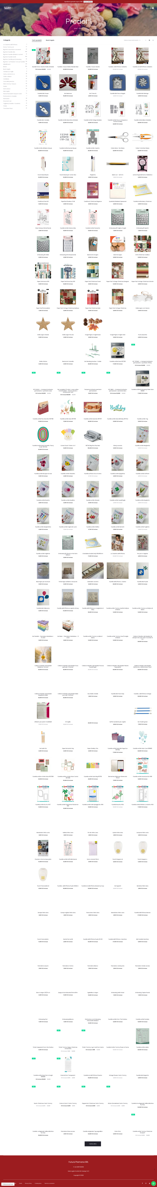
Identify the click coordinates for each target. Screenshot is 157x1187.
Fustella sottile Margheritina (43, 527)
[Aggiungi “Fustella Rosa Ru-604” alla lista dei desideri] (127, 787)
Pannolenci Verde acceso (142, 966)
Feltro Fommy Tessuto (9, 84)
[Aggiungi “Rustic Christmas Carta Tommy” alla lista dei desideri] (52, 1086)
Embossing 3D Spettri (143, 228)
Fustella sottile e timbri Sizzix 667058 (43, 776)
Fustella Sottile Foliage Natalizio (93, 120)
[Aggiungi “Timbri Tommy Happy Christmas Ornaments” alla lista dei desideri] (77, 1030)
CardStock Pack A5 (43, 201)
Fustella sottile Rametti (117, 527)
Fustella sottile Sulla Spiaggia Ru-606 (92, 804)
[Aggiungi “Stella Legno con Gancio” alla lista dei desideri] (152, 291)
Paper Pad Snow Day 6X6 (68, 281)
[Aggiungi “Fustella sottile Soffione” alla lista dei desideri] (152, 456)
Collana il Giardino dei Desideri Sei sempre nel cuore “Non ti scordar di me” (142, 637)
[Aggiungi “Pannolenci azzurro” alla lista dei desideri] (52, 949)
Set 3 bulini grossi (142, 722)
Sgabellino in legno (92, 992)
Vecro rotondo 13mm (93, 859)
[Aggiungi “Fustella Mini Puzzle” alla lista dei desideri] (152, 564)
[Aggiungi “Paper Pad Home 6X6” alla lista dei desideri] (52, 264)
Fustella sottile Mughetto (142, 500)
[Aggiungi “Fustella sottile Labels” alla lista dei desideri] (152, 1030)
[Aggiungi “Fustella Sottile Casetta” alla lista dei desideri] (102, 131)
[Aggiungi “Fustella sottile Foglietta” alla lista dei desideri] (152, 510)
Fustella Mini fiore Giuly (117, 694)
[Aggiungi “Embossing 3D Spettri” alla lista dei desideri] (152, 211)
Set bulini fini (43, 748)
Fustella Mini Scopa (43, 93)
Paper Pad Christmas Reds (92, 308)
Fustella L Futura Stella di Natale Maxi (68, 67)
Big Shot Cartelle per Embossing (12, 59)
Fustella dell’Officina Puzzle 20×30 (92, 939)
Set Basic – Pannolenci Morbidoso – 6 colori (68, 637)
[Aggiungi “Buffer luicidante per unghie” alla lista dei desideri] (127, 705)
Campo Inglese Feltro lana (68, 912)
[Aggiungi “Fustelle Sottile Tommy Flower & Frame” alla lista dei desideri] (127, 1030)
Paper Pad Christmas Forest (93, 281)
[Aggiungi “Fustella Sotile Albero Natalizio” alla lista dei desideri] (152, 103)
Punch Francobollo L (43, 939)
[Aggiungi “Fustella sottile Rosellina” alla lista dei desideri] (77, 483)
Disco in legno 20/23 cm (43, 992)
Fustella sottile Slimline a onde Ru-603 (142, 804)
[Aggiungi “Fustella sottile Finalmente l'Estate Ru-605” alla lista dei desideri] (77, 787)
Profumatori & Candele (10, 96)
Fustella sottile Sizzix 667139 (68, 419)
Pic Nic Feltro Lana (93, 832)
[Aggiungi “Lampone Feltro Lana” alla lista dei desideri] (152, 815)
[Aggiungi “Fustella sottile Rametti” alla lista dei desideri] (127, 510)
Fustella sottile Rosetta (43, 500)
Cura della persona (8, 81)
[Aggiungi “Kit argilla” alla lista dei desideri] (77, 705)
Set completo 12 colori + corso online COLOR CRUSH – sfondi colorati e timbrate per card (67, 391)
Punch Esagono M (118, 859)
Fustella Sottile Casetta (92, 148)
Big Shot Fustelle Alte (9, 52)
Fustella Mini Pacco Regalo (117, 93)
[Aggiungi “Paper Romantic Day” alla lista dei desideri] (77, 731)
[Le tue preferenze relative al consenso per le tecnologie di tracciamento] (7, 1184)
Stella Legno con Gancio (142, 308)
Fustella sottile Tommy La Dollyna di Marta (142, 608)
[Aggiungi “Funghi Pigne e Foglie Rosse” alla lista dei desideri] (102, 317)
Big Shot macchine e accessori (12, 49)
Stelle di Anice (43, 361)
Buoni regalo (50, 40)
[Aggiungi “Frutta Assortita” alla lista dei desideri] (152, 317)
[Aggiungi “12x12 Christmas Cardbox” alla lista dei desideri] (152, 238)
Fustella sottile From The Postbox (117, 1019)
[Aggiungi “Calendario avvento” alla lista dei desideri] (102, 564)
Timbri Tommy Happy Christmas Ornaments (68, 1047)
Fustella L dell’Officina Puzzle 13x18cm (67, 886)
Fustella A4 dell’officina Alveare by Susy (93, 886)
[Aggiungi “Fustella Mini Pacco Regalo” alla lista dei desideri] (127, 76)
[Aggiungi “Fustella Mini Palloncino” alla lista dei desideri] (52, 591)
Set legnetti (117, 886)
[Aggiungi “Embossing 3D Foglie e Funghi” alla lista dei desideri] (127, 211)
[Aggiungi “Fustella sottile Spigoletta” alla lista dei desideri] (127, 456)
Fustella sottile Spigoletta (118, 473)
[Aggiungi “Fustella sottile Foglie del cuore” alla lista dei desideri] (77, 510)
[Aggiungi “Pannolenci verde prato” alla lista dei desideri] (127, 949)
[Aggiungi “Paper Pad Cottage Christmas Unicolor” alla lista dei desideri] (152, 264)
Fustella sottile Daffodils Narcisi (68, 859)
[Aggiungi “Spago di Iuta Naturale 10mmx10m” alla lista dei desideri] (77, 975)
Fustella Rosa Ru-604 (118, 804)
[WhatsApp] (139, 8)
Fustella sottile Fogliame (43, 553)
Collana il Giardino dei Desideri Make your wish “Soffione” (68, 694)
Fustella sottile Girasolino (68, 473)
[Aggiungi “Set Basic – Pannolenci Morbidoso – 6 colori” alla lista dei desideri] (77, 619)
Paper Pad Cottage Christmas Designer (117, 281)
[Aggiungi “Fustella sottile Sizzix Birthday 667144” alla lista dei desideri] (127, 402)
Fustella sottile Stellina (93, 527)
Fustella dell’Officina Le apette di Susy (68, 608)
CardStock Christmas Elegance (93, 201)
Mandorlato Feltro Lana (43, 832)
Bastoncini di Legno (92, 255)
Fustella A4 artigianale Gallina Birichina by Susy (142, 1104)
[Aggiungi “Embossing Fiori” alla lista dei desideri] (52, 1002)
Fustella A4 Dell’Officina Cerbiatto (142, 67)
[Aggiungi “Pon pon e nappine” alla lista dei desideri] (152, 536)
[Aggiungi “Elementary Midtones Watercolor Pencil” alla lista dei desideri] (127, 759)
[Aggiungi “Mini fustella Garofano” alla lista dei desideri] (152, 922)
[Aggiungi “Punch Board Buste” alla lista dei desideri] (52, 158)
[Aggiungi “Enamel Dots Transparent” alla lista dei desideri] (77, 1058)
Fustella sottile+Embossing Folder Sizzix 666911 (143, 390)
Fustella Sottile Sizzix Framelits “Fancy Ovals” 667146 (43, 446)
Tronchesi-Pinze (8, 108)
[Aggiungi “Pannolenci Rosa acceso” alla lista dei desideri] (77, 1114)
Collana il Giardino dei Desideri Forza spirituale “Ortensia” (68, 666)
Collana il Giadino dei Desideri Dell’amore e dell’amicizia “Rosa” (142, 666)
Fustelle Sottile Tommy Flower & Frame (118, 1047)
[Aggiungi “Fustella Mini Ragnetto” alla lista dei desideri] (152, 1058)
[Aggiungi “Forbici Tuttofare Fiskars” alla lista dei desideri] (152, 131)
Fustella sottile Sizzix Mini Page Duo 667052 (118, 749)
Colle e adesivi (7, 76)
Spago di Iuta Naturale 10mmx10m (68, 992)
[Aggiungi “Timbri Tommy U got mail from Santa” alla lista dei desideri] (102, 1030)
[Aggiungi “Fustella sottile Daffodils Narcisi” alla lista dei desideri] (77, 842)
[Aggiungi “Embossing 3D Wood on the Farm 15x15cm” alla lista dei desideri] (77, 536)
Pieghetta (93, 175)
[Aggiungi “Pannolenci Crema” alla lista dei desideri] (77, 949)
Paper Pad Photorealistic (43, 308)
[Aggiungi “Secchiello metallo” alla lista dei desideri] (102, 677)
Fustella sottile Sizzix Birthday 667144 (117, 419)
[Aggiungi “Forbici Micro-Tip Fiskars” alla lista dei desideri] (127, 131)
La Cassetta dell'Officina (10, 44)
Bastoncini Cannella (68, 361)
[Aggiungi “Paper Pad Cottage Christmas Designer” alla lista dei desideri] (127, 264)
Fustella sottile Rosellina (68, 500)
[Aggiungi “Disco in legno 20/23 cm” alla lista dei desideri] (52, 975)
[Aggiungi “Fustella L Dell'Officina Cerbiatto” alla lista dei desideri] (127, 50)
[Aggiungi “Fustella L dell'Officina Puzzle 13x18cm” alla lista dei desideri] (77, 869)
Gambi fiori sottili (68, 939)
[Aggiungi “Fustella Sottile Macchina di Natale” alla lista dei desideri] (77, 103)
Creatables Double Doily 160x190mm (93, 553)
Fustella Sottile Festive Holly (68, 228)
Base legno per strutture (43, 581)
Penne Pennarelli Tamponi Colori (12, 94)
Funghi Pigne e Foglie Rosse (93, 335)
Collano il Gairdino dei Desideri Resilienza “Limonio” (43, 666)
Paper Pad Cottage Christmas (117, 308)
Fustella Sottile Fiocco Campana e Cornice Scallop (117, 120)
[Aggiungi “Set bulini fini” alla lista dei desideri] (52, 731)
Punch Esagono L (142, 859)
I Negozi (73, 8)
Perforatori (6, 98)
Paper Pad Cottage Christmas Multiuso (68, 308)
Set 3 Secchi (92, 93)
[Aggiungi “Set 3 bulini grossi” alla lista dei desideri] (152, 705)
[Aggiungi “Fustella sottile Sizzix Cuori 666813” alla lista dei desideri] (152, 731)
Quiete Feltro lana (118, 832)
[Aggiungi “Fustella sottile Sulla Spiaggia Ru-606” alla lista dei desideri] (102, 787)
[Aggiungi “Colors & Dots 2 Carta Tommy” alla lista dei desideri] (77, 1086)
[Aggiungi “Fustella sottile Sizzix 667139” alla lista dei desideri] (77, 402)
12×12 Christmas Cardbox (142, 255)
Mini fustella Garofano (142, 939)
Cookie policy (38, 1183)
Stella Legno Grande (43, 335)
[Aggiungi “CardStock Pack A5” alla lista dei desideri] (52, 184)
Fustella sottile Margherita (142, 445)
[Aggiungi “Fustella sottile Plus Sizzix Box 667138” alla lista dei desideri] (52, 402)
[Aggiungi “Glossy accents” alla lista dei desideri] (127, 428)
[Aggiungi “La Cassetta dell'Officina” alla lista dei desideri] (127, 536)
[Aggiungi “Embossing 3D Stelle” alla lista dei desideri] (52, 238)
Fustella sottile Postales (142, 1019)
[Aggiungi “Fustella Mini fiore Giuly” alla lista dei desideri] (127, 677)
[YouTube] (135, 8)
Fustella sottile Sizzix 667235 (118, 361)
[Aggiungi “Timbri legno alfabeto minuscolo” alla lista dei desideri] (77, 564)
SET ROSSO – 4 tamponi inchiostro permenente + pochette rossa (43, 390)
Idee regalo (6, 91)
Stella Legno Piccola (68, 335)
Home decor (6, 89)
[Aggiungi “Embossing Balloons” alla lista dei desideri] (77, 1002)
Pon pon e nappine (142, 553)
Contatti (100, 8)
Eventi (82, 8)
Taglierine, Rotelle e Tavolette (11, 103)
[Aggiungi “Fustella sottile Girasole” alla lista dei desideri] (102, 483)
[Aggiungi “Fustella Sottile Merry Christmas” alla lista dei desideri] (152, 184)
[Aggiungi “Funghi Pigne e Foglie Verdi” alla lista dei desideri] (127, 317)
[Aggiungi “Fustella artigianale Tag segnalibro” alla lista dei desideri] (102, 1114)
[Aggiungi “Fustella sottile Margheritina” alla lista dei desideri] (52, 510)
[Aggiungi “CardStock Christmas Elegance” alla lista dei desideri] (102, 184)
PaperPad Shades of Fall (68, 201)
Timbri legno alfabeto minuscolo (68, 581)
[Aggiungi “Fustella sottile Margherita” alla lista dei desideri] (152, 428)
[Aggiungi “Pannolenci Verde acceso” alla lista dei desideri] (152, 949)
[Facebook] (142, 1183)
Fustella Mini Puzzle (142, 581)
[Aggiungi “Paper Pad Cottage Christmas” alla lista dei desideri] (127, 291)
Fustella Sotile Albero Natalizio (142, 120)
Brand (5, 67)
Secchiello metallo (93, 694)
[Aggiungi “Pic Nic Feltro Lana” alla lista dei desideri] (102, 815)
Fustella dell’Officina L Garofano (118, 939)
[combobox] (132, 40)
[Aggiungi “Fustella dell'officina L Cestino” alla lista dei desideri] (127, 564)
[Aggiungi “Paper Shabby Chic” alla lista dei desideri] (102, 731)
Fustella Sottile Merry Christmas (143, 201)
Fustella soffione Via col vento (92, 473)
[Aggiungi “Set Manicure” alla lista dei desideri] (77, 76)
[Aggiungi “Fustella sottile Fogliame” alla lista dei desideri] (52, 536)
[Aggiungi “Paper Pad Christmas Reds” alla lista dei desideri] (102, 291)
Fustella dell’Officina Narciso (143, 912)
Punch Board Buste (43, 175)
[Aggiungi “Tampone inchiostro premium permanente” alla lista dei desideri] (102, 372)
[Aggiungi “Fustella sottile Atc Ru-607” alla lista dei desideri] (52, 787)
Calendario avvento (92, 581)
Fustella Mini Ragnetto (142, 1075)
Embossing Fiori (43, 1019)
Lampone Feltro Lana (142, 832)
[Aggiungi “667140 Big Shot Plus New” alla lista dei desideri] (102, 428)
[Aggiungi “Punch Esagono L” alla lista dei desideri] (152, 842)
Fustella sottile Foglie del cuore (68, 527)
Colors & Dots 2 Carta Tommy (68, 1103)
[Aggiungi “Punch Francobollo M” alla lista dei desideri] (52, 869)
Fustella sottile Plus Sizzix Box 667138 (43, 419)
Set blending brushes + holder (92, 361)
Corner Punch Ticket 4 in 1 (68, 445)
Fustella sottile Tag (142, 419)
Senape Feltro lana (43, 912)
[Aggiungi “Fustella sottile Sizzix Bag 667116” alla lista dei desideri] (102, 759)
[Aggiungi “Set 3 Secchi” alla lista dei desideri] (102, 76)
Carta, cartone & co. (9, 74)
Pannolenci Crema (68, 966)
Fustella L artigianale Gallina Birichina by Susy (43, 1132)
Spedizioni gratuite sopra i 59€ (78, 1)
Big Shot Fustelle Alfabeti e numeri (13, 54)
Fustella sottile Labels (143, 1047)
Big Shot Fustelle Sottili (9, 57)
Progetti (90, 8)
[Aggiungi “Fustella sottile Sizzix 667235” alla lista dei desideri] (127, 344)
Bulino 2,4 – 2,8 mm (117, 175)
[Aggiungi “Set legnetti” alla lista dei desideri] (127, 869)
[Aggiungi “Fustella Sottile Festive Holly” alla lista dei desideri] (77, 211)
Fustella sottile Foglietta (142, 527)
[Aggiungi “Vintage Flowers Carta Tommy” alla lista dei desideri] (127, 1058)
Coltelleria (6, 79)
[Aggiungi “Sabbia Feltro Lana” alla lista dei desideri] (77, 815)
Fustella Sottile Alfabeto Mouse (43, 148)
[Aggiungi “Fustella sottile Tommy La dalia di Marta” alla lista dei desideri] (102, 619)
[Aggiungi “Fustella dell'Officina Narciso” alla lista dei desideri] (152, 895)
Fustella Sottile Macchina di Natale (68, 120)
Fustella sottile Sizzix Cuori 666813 (142, 748)
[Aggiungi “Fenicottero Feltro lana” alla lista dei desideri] (102, 895)
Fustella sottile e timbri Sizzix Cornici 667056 (68, 777)
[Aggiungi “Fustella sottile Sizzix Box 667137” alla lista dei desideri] (102, 402)
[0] (151, 8)
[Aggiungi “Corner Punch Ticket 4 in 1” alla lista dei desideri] (77, 428)
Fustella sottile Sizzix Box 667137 (93, 419)
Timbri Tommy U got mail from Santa (93, 1047)
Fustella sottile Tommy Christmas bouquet (142, 1132)
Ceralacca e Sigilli (8, 71)
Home (55, 8)
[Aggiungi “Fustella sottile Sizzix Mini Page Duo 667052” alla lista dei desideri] (127, 731)
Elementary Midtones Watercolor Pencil (117, 777)
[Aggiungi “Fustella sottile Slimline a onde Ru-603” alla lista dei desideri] (152, 787)
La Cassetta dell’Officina (118, 553)
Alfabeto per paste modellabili (43, 722)
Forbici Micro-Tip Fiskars (117, 148)
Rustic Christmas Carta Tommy (43, 1103)
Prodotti (63, 8)
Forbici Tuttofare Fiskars (142, 148)
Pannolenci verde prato (117, 966)
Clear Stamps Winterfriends (43, 228)
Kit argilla (67, 722)
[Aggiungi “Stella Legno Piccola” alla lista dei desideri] (77, 317)
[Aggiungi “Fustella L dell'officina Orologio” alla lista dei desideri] (152, 677)
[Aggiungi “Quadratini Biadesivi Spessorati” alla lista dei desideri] (127, 184)
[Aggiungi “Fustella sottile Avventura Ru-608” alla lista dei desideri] (152, 759)
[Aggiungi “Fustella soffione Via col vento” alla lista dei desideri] (102, 456)
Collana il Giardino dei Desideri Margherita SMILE (43, 694)
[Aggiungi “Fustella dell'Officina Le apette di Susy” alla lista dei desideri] (77, 591)
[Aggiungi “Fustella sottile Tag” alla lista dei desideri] (152, 402)
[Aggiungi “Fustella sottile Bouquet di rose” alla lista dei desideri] (52, 456)
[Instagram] (132, 8)
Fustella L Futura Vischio (93, 67)
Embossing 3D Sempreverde (68, 255)
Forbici (5, 86)
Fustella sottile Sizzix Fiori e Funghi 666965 (43, 1075)
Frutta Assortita (142, 335)
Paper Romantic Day (68, 748)
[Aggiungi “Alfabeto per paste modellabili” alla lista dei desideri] (52, 705)
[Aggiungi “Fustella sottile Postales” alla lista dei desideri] (152, 1002)
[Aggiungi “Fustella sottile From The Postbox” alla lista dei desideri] (127, 1002)
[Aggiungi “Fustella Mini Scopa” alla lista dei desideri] (52, 76)
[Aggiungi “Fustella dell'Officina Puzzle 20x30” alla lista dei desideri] (102, 922)
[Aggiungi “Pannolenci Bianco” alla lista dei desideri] (102, 949)
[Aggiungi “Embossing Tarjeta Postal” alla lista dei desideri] (152, 975)
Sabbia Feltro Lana (68, 832)
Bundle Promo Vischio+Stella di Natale (43, 67)
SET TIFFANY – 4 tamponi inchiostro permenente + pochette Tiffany (143, 362)
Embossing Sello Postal (117, 992)
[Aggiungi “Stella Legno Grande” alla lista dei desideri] (52, 317)
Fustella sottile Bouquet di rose (43, 473)
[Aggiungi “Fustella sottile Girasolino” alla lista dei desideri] (77, 456)
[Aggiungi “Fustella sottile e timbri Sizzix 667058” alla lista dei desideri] (52, 759)
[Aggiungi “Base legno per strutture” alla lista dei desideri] (52, 564)
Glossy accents (117, 445)
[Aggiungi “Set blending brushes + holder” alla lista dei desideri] (102, 344)
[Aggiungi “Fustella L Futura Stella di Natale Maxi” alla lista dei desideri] (77, 50)
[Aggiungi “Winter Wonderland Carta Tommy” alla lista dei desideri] (127, 1086)
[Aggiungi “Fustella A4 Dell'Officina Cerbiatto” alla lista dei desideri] (152, 50)
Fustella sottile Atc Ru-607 (43, 804)
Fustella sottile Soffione (142, 473)
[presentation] (107, 55)
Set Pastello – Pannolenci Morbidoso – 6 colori (43, 637)
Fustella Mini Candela (43, 120)
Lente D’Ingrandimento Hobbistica (142, 175)
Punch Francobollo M (43, 886)
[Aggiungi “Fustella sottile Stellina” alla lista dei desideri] (102, 510)
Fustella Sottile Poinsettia (93, 228)
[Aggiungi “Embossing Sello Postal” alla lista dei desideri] (127, 975)
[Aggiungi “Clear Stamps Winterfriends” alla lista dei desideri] (52, 211)
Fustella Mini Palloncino (43, 608)
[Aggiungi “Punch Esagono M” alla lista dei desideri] (127, 842)
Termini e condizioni (49, 1183)
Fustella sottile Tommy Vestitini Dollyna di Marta (117, 608)
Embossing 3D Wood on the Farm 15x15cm (67, 554)
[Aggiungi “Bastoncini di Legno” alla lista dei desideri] (102, 238)
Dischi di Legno (117, 255)
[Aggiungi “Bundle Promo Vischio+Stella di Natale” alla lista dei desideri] (52, 50)
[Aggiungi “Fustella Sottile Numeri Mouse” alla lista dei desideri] (77, 131)
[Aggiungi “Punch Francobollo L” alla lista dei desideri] (52, 922)
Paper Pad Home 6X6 (43, 281)
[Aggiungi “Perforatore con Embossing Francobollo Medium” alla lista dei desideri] (102, 1002)
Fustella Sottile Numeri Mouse (68, 148)
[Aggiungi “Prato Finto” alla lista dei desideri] (127, 1114)
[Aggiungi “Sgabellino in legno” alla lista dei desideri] (102, 975)
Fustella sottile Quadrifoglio (117, 500)
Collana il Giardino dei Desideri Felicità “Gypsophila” (117, 666)
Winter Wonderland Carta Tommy (117, 1103)
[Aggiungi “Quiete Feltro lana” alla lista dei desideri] (127, 815)
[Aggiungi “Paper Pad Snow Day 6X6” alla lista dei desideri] (77, 264)
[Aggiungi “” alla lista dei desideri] (102, 705)
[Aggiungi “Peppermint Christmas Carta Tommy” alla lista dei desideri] (102, 1086)
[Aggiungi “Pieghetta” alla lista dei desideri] (102, 158)
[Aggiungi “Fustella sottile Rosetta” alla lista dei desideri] (52, 483)
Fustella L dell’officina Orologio (142, 694)
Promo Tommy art (8, 47)
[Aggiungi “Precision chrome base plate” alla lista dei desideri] (52, 842)
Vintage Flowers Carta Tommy (117, 1075)
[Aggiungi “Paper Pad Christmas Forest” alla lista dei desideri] (102, 264)
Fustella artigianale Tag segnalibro (93, 1131)
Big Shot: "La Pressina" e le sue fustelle (14, 62)
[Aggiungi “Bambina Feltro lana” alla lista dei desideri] (152, 869)
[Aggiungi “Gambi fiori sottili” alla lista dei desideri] (77, 922)
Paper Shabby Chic (92, 748)
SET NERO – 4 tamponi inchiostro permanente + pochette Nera (117, 390)
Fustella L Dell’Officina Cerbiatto (118, 67)
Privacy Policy (28, 1183)
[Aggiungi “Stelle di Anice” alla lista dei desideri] (52, 344)
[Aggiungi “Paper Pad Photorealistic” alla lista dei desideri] (52, 291)
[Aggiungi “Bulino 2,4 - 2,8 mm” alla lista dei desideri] (127, 158)
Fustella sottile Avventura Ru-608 (142, 776)
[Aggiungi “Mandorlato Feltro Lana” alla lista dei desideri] (52, 815)
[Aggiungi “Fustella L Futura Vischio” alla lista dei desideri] (102, 50)
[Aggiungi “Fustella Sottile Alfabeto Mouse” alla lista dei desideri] (52, 131)
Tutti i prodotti (37, 40)
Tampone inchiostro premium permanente (92, 390)
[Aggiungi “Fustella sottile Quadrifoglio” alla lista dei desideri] (127, 483)
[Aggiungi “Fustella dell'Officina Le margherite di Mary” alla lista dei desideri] (102, 591)
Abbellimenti (6, 64)
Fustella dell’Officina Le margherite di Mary (92, 608)
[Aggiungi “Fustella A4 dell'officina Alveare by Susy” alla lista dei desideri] (102, 869)
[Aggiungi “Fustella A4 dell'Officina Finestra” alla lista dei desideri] (102, 1058)
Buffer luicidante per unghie (118, 722)
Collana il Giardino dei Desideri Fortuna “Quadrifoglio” (93, 666)
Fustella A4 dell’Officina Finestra (93, 1075)
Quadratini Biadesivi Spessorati (117, 201)
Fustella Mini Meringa (142, 93)
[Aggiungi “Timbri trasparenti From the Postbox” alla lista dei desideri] (52, 1030)
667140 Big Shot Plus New (93, 445)
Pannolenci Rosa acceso (68, 1131)
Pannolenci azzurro (43, 966)
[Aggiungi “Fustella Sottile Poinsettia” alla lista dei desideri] (102, 211)
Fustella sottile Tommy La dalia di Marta (92, 637)
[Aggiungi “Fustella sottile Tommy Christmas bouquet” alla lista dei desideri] (152, 1114)
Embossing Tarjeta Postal (142, 992)
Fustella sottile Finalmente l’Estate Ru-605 (68, 805)
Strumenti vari (7, 101)
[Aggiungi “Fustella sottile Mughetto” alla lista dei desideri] (152, 483)
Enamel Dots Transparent (68, 1075)
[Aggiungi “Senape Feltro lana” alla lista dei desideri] (52, 895)
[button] (52, 53)
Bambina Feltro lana (142, 886)
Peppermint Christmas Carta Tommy (93, 1103)
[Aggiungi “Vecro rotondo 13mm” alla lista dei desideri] (102, 842)
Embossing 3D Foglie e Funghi (117, 228)
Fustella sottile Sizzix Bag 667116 (93, 776)
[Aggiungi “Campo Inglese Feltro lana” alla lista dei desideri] (77, 895)
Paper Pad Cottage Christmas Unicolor (143, 281)
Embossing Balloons (68, 1019)
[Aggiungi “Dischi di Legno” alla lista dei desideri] (127, 238)
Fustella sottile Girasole (92, 500)
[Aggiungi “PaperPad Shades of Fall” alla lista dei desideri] (77, 184)
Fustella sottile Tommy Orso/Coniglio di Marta (117, 637)
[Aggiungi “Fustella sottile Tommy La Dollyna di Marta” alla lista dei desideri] (152, 591)
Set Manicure (68, 93)
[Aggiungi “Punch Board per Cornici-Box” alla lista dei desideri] (77, 158)
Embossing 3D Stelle (43, 255)
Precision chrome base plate (43, 859)
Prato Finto (118, 1131)
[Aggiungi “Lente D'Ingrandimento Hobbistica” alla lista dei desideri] (152, 158)
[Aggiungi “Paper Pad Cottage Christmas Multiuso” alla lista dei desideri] (77, 291)
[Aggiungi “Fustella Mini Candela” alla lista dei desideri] (52, 103)
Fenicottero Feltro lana (92, 912)
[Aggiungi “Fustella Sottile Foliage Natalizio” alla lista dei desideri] (102, 103)
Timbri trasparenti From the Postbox (43, 1047)
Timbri (5, 106)
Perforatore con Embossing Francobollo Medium (93, 1019)
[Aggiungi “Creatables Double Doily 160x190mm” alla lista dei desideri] (102, 536)
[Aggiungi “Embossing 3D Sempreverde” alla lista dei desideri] (77, 238)
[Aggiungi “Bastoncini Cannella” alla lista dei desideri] (77, 344)
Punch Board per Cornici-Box (68, 175)
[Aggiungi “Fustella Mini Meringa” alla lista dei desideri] (152, 76)
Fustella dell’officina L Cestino (117, 581)
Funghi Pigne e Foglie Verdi (117, 335)
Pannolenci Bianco (93, 966)
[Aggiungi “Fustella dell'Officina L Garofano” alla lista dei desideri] (127, 922)
